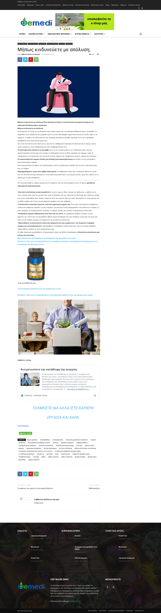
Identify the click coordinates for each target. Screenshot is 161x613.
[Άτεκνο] (67, 539)
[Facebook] (138, 8)
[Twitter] (25, 59)
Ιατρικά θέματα (30, 40)
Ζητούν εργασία (42, 40)
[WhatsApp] (36, 59)
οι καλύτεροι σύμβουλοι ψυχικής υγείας (68, 451)
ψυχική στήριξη (80, 457)
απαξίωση (22, 442)
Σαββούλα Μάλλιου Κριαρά (30, 54)
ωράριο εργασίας (33, 459)
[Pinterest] (30, 59)
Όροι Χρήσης (92, 611)
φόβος (43, 457)
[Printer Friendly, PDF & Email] (25, 433)
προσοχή (49, 454)
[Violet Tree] (23, 561)
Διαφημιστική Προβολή (116, 611)
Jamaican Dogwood (39, 536)
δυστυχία (79, 445)
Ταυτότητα (102, 611)
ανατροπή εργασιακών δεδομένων (77, 440)
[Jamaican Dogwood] (23, 539)
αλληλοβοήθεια (45, 440)
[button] (140, 34)
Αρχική (20, 40)
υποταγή (36, 457)
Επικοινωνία (139, 611)
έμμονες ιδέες (89, 445)
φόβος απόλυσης (66, 457)
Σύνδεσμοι (129, 611)
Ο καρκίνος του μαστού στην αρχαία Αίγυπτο (35, 488)
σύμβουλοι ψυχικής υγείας (81, 454)
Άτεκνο (77, 536)
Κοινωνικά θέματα (52, 44)
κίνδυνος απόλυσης (65, 448)
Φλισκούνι (35, 547)
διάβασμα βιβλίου (82, 442)
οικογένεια (40, 454)
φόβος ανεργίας (53, 457)
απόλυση (55, 442)
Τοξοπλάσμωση (81, 558)
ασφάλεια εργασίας (67, 442)
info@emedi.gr (74, 601)
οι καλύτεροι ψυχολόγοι (26, 454)
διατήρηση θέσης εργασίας (27, 445)
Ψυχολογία (69, 44)
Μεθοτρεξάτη (94, 488)
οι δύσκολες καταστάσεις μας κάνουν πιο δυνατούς (35, 451)
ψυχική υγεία (92, 457)
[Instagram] (142, 8)
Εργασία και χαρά (62, 417)
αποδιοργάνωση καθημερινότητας (39, 442)
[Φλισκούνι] (23, 550)
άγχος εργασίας (32, 440)
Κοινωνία (61, 44)
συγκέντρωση (65, 454)
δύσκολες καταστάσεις (46, 445)
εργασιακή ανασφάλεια (33, 448)
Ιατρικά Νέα (42, 44)
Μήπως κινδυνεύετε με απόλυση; (85, 448)
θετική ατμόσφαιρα (50, 448)
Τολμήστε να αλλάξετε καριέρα (62, 408)
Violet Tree (35, 558)
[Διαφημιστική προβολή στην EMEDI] (67, 550)
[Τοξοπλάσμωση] (67, 561)
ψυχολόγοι (22, 459)
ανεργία (93, 440)
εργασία (21, 448)
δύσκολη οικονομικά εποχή (65, 445)
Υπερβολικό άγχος (25, 457)
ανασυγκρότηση (58, 440)
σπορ (56, 454)
